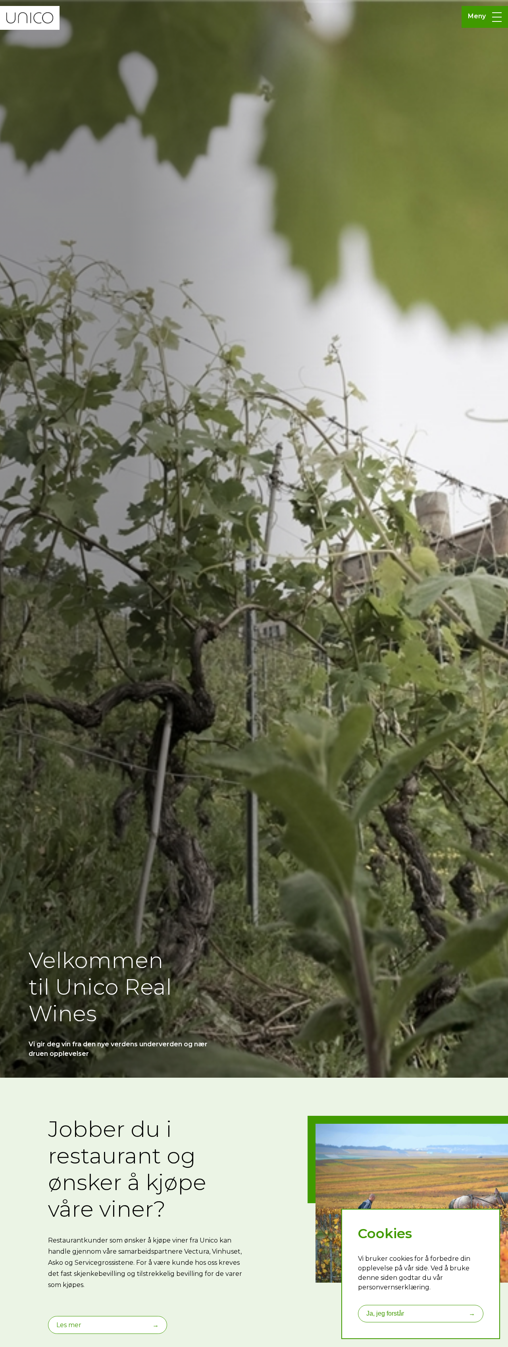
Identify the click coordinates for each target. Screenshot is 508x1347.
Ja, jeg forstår (420, 1313)
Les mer (107, 1325)
